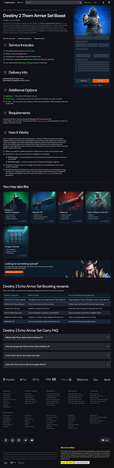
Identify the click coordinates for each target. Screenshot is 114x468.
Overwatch (71, 415)
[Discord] (32, 440)
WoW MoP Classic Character (76, 401)
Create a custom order (15, 272)
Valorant (70, 423)
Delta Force (28, 415)
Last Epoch (49, 423)
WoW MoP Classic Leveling (75, 396)
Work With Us (7, 407)
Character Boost (20, 10)
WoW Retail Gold (94, 394)
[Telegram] (25, 440)
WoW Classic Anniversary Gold (98, 399)
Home (4, 10)
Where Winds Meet (73, 424)
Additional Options (24, 38)
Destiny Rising (29, 419)
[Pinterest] (19, 440)
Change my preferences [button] (82, 462)
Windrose (71, 426)
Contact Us (6, 403)
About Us (5, 401)
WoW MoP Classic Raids (75, 397)
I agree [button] (64, 462)
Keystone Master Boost (52, 401)
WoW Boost (28, 394)
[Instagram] (12, 440)
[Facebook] (6, 440)
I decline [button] (70, 462)
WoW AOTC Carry (51, 397)
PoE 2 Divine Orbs (95, 403)
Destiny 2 (11, 10)
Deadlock (5, 426)
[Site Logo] (9, 2)
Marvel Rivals (50, 428)
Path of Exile (71, 417)
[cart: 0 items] (109, 2)
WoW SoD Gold (94, 397)
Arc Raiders (6, 417)
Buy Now (100, 81)
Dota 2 (27, 424)
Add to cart (83, 81)
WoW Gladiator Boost (52, 403)
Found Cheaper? (93, 85)
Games (21, 2)
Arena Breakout (7, 419)
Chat (102, 85)
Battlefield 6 (6, 421)
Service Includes (9, 38)
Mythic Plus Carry (30, 403)
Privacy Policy (7, 394)
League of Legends (51, 424)
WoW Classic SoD (95, 423)
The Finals (71, 421)
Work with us (87, 2)
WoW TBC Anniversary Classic (98, 417)
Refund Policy (7, 396)
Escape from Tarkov (52, 417)
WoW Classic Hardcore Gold (98, 401)
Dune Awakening (29, 426)
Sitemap (5, 405)
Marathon (49, 426)
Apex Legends (7, 415)
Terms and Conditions (9, 399)
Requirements (39, 38)
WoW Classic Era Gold (96, 396)
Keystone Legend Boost (53, 399)
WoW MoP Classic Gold (74, 399)
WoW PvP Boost (29, 397)
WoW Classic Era (94, 419)
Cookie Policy (7, 397)
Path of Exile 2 (72, 419)
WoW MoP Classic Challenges (76, 403)
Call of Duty (6, 423)
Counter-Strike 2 (8, 424)
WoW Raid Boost (29, 396)
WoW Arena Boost (30, 399)
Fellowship (49, 419)
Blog (106, 440)
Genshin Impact (72, 428)
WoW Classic (93, 415)
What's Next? (85, 85)
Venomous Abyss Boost (53, 394)
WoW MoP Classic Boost (75, 394)
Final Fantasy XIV (51, 421)
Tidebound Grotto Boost (53, 396)
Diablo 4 (27, 421)
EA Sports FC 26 (51, 415)
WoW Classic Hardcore (96, 421)
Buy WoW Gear (50, 405)
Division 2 (27, 423)
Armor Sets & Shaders (32, 10)
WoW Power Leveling (31, 401)
